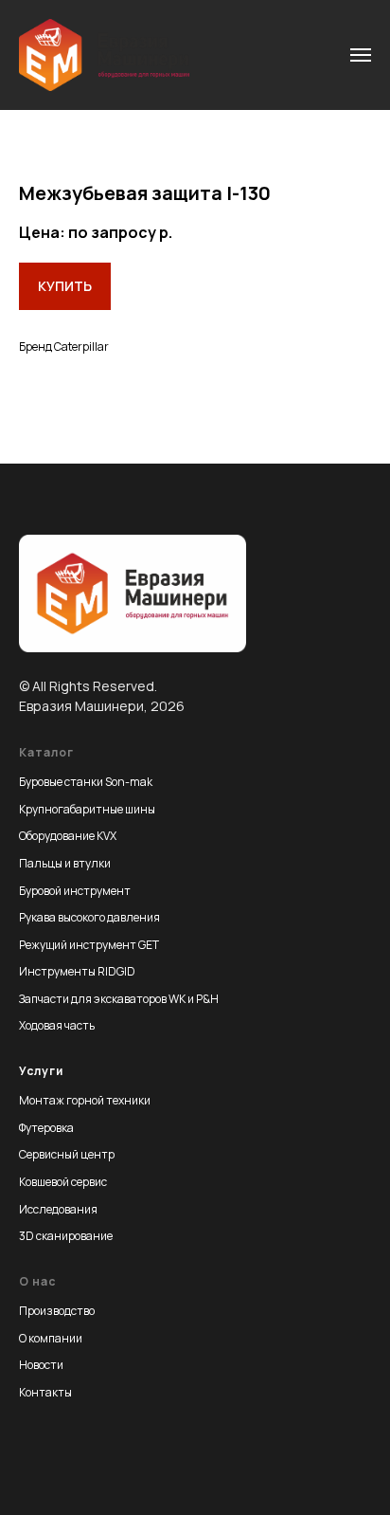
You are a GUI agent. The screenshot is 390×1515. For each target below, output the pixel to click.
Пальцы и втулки (65, 863)
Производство (57, 1311)
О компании (50, 1338)
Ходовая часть (57, 1025)
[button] (65, 286)
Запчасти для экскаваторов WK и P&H (119, 999)
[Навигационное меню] (360, 55)
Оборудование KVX (67, 836)
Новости (41, 1365)
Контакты (45, 1392)
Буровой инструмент (75, 891)
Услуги (41, 1071)
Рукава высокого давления (89, 917)
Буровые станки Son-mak (85, 782)
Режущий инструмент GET (89, 945)
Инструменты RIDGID (77, 971)
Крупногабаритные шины (87, 809)
